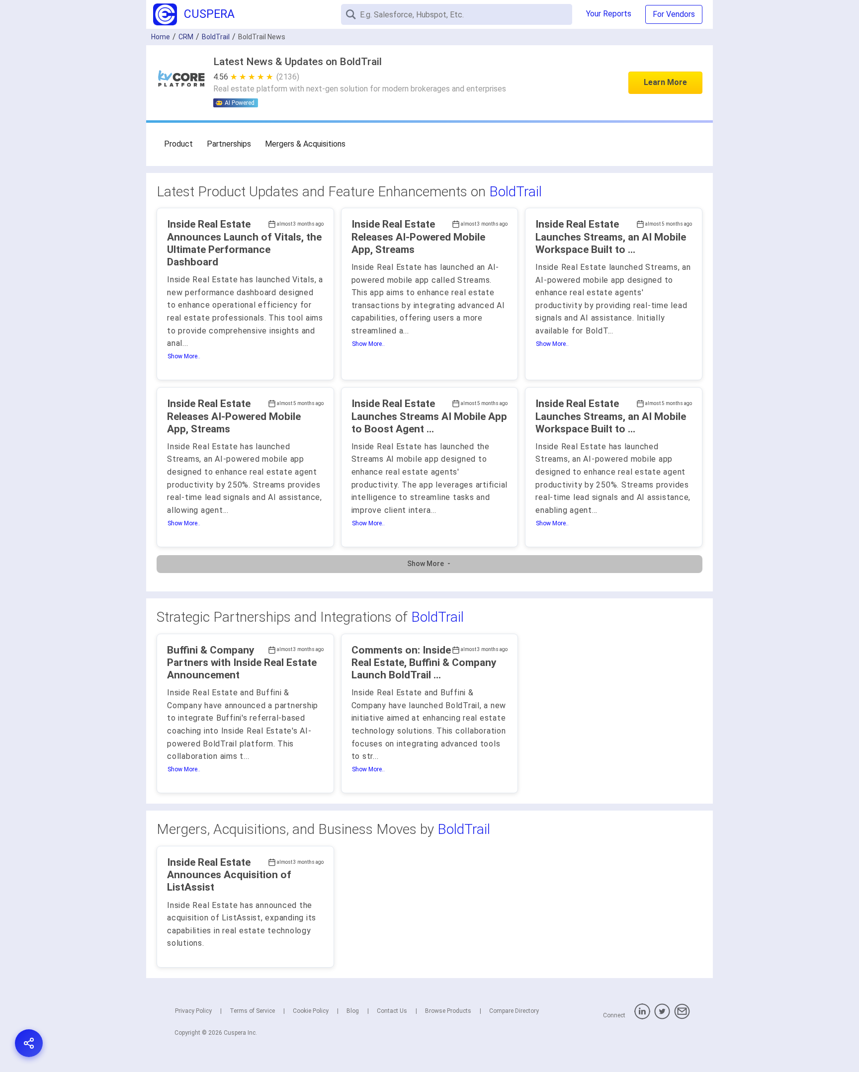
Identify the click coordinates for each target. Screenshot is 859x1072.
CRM (185, 37)
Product (178, 144)
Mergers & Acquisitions (305, 144)
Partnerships (229, 144)
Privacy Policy (193, 1010)
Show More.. (184, 356)
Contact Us (392, 1010)
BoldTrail (515, 191)
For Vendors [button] (674, 14)
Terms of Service (252, 1010)
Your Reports (608, 13)
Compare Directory (514, 1010)
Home (160, 37)
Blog (352, 1010)
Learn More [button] (665, 82)
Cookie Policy (311, 1010)
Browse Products (448, 1010)
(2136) (287, 77)
